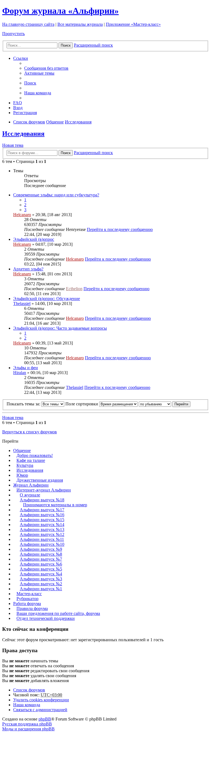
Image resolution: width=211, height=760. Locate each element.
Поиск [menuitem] (30, 83)
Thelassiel (21, 303)
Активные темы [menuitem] (39, 73)
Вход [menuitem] (18, 107)
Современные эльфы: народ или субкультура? (56, 195)
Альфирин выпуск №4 (41, 574)
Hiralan (19, 372)
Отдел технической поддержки (45, 618)
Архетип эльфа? (28, 269)
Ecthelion (74, 288)
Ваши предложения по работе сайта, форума (58, 613)
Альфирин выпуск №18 (42, 500)
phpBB (44, 719)
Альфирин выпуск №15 (42, 519)
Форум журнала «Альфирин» (60, 11)
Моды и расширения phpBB (28, 729)
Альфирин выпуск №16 (42, 514)
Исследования (23, 133)
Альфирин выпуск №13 (42, 529)
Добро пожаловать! (34, 455)
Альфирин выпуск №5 (41, 569)
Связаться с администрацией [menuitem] (40, 709)
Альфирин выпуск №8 (41, 554)
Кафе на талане (30, 460)
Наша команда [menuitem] (37, 93)
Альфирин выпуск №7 (41, 559)
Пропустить (13, 33)
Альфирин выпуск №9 (41, 549)
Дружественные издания (39, 480)
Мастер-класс (29, 593)
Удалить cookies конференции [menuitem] (41, 699)
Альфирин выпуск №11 (42, 539)
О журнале (30, 495)
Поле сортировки (82, 404)
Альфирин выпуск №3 (41, 579)
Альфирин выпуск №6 (41, 564)
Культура (24, 465)
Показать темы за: (24, 404)
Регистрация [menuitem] (25, 112)
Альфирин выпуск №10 (42, 544)
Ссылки (20, 58)
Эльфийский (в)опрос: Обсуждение (46, 298)
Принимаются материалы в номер (55, 504)
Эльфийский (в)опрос (33, 239)
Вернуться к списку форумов (29, 432)
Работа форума (27, 603)
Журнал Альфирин (31, 485)
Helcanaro (22, 214)
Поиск (66, 45)
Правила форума (32, 608)
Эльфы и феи (25, 367)
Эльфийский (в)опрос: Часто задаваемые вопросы (60, 328)
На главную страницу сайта (28, 24)
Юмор (22, 475)
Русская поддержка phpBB (27, 724)
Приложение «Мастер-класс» (133, 24)
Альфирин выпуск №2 (41, 583)
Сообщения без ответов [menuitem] (46, 68)
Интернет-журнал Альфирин (43, 490)
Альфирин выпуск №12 (42, 534)
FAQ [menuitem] (17, 102)
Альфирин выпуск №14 (42, 524)
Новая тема (12, 145)
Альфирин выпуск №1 (41, 588)
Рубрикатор (27, 598)
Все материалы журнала (80, 24)
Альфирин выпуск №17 (42, 509)
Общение (22, 450)
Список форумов (29, 690)
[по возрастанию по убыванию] (155, 404)
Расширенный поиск (93, 45)
